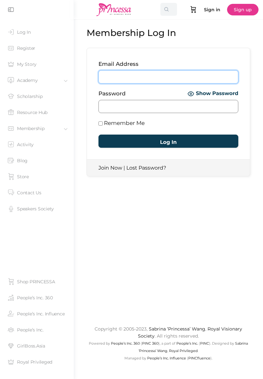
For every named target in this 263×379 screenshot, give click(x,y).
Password (112, 93)
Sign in (212, 10)
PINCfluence (199, 358)
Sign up (243, 10)
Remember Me (124, 123)
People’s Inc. (187, 343)
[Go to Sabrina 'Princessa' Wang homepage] (114, 8)
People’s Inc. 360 (125, 343)
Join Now (110, 168)
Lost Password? (146, 168)
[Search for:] (168, 9)
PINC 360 (150, 343)
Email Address (118, 64)
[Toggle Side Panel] (11, 9)
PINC (204, 343)
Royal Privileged (183, 350)
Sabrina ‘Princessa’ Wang (177, 329)
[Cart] (193, 9)
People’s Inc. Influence (166, 358)
